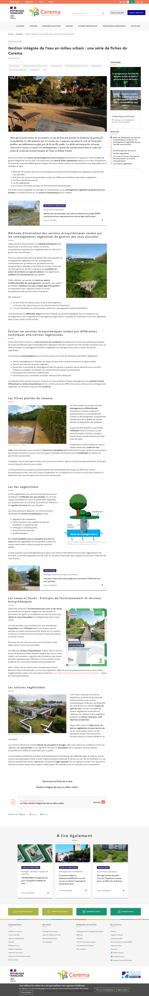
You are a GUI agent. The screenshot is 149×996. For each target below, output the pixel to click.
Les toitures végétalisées (122, 163)
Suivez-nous (128, 911)
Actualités (135, 26)
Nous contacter (117, 12)
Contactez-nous (59, 911)
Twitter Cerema (118, 953)
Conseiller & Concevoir (50, 931)
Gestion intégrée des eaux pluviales (35, 66)
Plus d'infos (26, 992)
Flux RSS (11, 942)
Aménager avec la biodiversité (124, 120)
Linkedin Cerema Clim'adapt (122, 960)
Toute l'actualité (13, 935)
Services (69, 26)
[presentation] (12, 872)
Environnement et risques (85, 945)
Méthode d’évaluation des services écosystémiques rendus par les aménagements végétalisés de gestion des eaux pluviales (127, 140)
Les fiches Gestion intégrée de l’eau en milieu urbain (42, 803)
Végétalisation (96, 66)
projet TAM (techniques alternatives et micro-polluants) (75, 673)
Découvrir (97, 802)
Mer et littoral (81, 949)
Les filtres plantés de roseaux (124, 150)
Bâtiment (80, 935)
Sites (41, 2)
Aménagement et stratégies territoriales (90, 931)
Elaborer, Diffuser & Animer (52, 935)
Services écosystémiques (18, 70)
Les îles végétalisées (121, 153)
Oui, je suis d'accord (104, 989)
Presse (51, 2)
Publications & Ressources (114, 26)
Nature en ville (56, 66)
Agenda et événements (16, 938)
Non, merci (122, 989)
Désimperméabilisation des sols (76, 66)
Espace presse (13, 960)
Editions (113, 931)
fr (138, 2)
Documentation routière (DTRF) (121, 942)
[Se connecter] (131, 2)
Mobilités (80, 938)
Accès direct (14, 2)
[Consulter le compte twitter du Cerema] (124, 1)
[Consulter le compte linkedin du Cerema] (121, 1)
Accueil (10, 34)
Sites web (114, 949)
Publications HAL (116, 938)
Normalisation (47, 942)
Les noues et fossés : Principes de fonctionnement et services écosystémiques (126, 158)
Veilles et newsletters (15, 949)
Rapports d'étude (117, 935)
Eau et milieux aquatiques (122, 122)
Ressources (29, 2)
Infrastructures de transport (86, 942)
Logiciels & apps (116, 945)
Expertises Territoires (15, 952)
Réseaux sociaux (13, 945)
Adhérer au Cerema (15, 931)
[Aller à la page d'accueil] (43, 10)
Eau (44, 70)
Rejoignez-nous (25, 911)
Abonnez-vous (93, 911)
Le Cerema (20, 26)
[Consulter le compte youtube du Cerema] (127, 1)
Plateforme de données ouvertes (19, 956)
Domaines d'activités (51, 26)
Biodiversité (35, 70)
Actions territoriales (87, 26)
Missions (33, 26)
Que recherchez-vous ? (80, 13)
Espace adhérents (136, 12)
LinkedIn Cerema (118, 956)
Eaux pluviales (14, 66)
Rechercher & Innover (50, 938)
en (142, 2)
